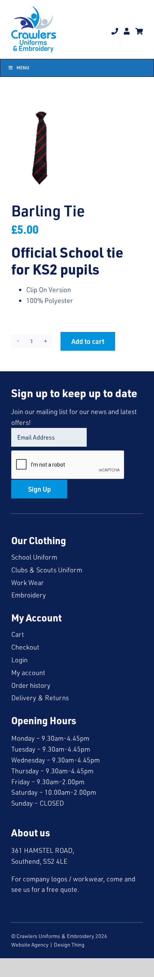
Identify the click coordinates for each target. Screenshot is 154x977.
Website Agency (30, 944)
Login (19, 660)
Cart (17, 634)
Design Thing (69, 944)
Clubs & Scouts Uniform (46, 570)
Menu (22, 68)
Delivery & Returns (40, 697)
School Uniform (34, 557)
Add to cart (87, 341)
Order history (30, 685)
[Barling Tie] (77, 148)
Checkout (25, 647)
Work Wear (27, 582)
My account (28, 672)
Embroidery (28, 595)
